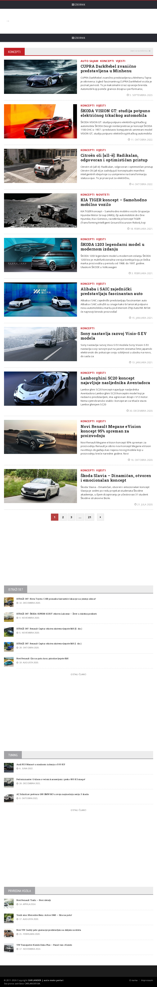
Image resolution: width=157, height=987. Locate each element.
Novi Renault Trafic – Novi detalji (33, 900)
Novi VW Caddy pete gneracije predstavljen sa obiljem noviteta (48, 929)
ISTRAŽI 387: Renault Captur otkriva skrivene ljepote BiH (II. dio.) (49, 628)
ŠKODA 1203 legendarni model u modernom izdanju (113, 246)
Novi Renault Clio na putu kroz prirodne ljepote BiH (42, 658)
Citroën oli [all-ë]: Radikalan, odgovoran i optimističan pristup (114, 157)
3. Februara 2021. (142, 273)
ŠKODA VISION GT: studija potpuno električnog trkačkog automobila (115, 113)
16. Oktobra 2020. (142, 460)
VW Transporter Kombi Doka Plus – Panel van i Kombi (44, 944)
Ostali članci (78, 674)
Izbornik (79, 4)
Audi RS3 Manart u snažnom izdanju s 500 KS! (40, 764)
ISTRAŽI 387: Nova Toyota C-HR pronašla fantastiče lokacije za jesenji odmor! (56, 598)
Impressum (147, 980)
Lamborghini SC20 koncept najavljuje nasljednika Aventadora (115, 380)
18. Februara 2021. (141, 228)
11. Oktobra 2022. (142, 139)
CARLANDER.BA (32, 983)
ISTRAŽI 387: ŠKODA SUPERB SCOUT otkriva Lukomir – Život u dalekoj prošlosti (56, 613)
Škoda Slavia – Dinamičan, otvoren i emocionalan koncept (116, 478)
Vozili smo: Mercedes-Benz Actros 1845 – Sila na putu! (44, 915)
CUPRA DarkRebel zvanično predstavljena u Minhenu (108, 68)
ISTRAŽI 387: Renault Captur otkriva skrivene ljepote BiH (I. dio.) (49, 643)
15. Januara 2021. (142, 318)
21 (89, 517)
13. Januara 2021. (142, 362)
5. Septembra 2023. (141, 95)
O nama (133, 980)
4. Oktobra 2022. (142, 184)
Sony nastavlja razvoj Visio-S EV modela (114, 336)
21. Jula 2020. (145, 504)
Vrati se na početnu (139, 51)
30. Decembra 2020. (141, 410)
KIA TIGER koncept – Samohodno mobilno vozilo (114, 202)
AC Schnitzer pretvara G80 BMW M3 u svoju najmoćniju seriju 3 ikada (52, 794)
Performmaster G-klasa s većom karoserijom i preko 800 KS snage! (50, 779)
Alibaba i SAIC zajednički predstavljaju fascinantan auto (112, 291)
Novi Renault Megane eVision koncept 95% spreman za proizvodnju (111, 431)
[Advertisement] (80, 21)
